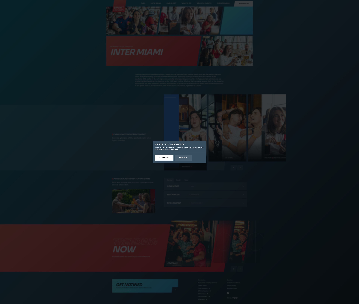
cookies (175, 149)
